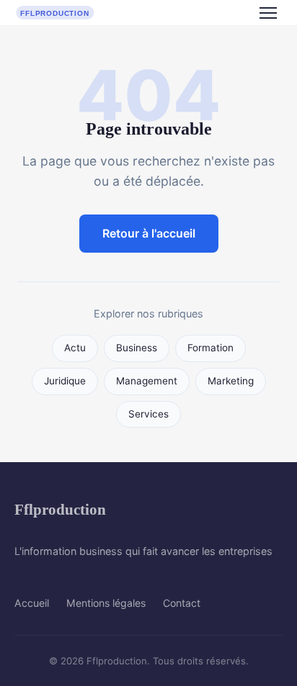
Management (146, 381)
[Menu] (268, 12)
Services (148, 414)
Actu (75, 347)
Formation (210, 347)
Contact (181, 603)
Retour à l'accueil (148, 233)
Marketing (231, 381)
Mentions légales (106, 603)
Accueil (31, 603)
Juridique (65, 381)
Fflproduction (60, 509)
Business (136, 347)
